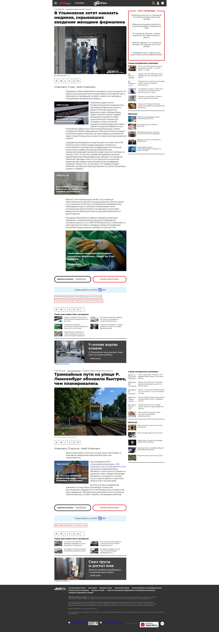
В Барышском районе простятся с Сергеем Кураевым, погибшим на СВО (146, 26)
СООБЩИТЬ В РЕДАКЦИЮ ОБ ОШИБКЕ (80, 592)
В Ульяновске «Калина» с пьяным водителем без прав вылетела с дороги (146, 35)
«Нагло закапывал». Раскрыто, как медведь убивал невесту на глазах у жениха (151, 376)
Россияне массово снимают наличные (147, 125)
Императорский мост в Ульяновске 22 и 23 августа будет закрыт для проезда (147, 17)
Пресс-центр (92, 588)
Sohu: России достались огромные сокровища (149, 426)
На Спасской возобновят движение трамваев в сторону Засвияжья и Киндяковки (75, 543)
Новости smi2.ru (61, 364)
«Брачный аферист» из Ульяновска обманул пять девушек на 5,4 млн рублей (146, 45)
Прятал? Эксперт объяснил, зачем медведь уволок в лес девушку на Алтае (150, 75)
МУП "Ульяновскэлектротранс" (65, 437)
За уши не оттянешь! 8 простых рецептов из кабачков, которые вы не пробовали (151, 105)
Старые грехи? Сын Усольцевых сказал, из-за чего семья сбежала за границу (151, 406)
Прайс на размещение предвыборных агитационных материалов (131, 590)
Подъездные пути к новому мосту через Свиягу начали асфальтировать (146, 54)
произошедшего (116, 91)
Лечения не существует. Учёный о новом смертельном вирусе (150, 97)
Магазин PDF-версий (122, 588)
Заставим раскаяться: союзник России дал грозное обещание (148, 132)
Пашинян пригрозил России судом (150, 455)
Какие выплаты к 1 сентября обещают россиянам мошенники (150, 448)
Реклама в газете (105, 588)
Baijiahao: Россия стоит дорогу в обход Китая (148, 140)
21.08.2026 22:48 (59, 371)
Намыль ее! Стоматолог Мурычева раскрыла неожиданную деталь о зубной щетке (150, 384)
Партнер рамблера (131, 623)
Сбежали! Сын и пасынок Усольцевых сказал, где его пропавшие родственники (151, 83)
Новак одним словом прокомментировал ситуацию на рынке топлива (149, 148)
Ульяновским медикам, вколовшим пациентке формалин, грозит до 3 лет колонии (91, 256)
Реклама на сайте (97, 590)
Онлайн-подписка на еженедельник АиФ (146, 588)
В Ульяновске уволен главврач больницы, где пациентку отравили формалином (111, 319)
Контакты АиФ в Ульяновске (78, 590)
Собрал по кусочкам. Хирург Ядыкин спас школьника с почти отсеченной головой (151, 391)
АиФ (68, 75)
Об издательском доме (76, 588)
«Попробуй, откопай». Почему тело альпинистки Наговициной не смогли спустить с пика (150, 90)
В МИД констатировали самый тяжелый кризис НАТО (148, 117)
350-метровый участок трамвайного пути (108, 465)
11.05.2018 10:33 (59, 9)
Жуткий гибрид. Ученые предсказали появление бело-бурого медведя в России (151, 399)
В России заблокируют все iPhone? (150, 433)
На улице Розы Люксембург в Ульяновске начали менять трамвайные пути (110, 543)
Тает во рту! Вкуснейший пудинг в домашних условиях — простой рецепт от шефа (150, 68)
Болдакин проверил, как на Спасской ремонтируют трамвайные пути (110, 550)
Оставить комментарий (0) (109, 279)
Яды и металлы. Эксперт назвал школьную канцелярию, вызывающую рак (149, 414)
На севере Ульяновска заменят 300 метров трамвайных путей (75, 550)
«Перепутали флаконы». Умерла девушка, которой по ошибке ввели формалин (111, 326)
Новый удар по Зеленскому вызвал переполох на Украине (149, 441)
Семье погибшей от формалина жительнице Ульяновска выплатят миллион (76, 319)
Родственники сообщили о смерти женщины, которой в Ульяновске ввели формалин (74, 334)
